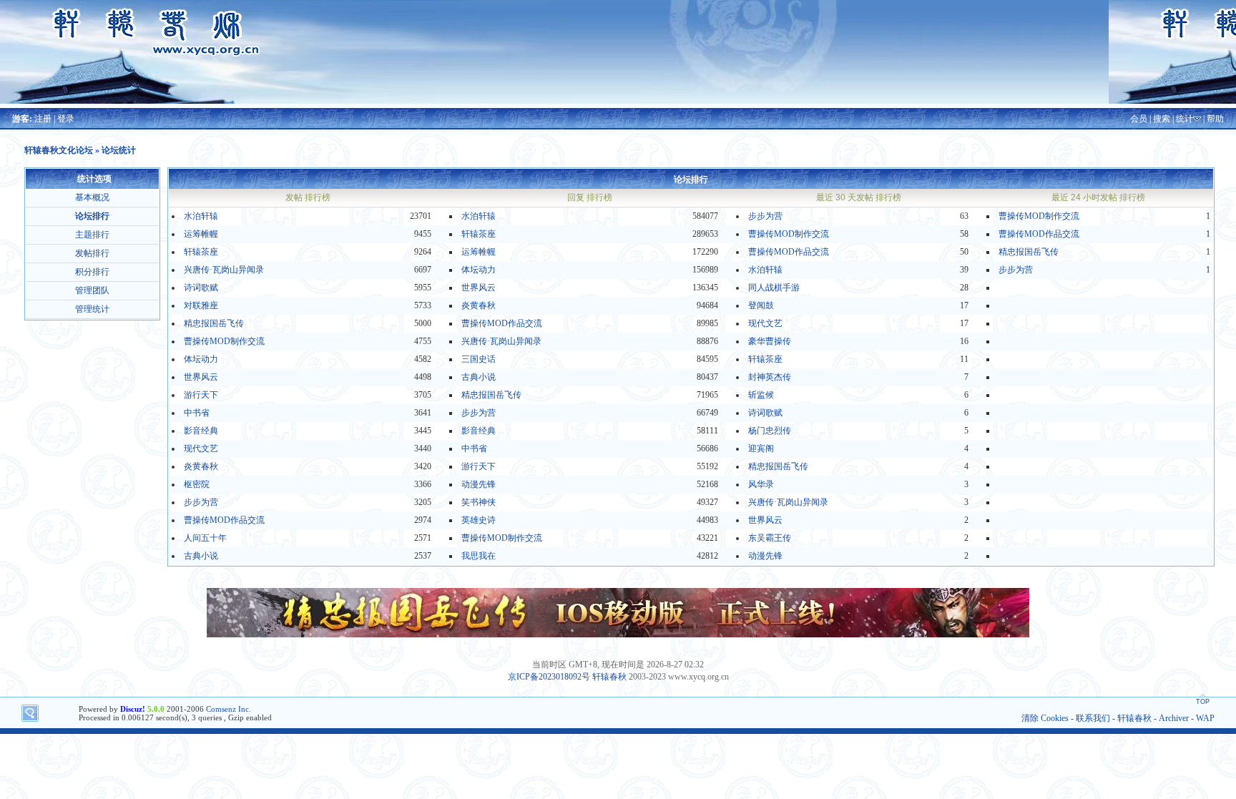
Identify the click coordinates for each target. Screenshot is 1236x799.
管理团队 (92, 290)
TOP (1203, 701)
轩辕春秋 (609, 677)
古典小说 (478, 377)
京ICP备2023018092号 (549, 677)
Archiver (1174, 718)
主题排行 (92, 235)
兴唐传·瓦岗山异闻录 (224, 270)
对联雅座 (201, 305)
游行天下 (201, 395)
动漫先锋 (478, 484)
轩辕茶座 (478, 234)
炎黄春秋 (478, 305)
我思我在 (478, 556)
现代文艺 (765, 323)
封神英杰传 (769, 377)
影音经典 (201, 431)
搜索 (1161, 119)
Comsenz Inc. (228, 709)
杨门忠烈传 (769, 431)
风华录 (761, 484)
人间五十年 (205, 538)
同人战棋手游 (774, 288)
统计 (1184, 119)
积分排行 (92, 272)
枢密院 (197, 484)
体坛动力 (478, 270)
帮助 (1215, 119)
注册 (43, 119)
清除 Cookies (1045, 718)
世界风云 (478, 288)
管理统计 (92, 309)
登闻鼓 (761, 305)
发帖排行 (92, 253)
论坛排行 (92, 216)
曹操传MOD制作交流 (1039, 216)
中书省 (197, 413)
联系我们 (1093, 718)
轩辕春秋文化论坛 (58, 150)
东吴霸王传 (769, 538)
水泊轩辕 (201, 216)
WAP (1205, 718)
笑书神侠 (478, 502)
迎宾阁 (761, 448)
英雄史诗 (478, 520)
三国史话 (478, 359)
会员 (1138, 119)
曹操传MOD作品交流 (1039, 234)
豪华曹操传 (769, 341)
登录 (65, 119)
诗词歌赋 (201, 288)
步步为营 (765, 216)
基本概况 (92, 197)
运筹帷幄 (201, 234)
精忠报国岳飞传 (1029, 252)
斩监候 (761, 395)
